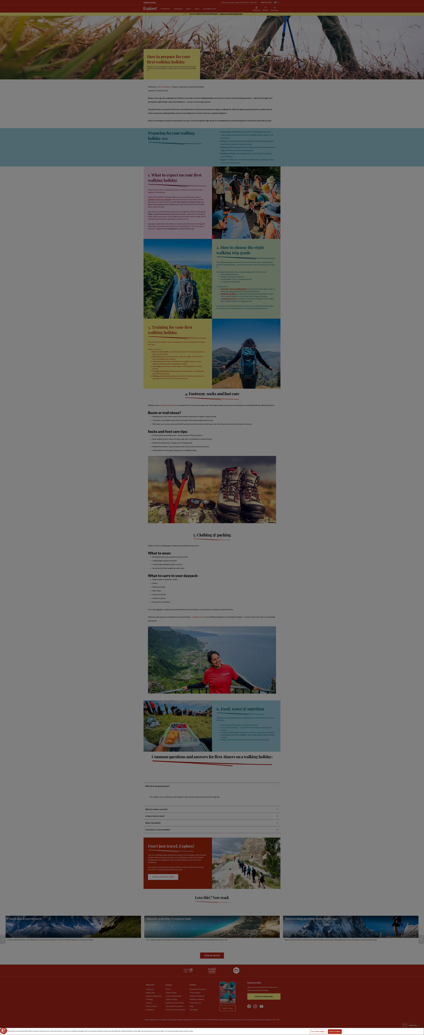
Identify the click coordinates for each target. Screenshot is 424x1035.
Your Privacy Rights (318, 1031)
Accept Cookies (334, 1031)
